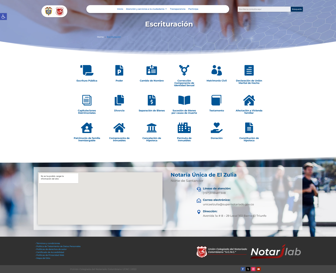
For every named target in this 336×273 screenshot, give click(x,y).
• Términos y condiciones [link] (47, 243)
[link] (3, 16)
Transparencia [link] (177, 9)
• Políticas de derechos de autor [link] (51, 249)
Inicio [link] (120, 9)
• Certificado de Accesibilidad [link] (49, 252)
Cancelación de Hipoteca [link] (151, 139)
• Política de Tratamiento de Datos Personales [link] (58, 246)
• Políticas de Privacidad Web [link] (49, 255)
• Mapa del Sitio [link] (43, 258)
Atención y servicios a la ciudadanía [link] (145, 9)
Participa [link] (193, 9)
